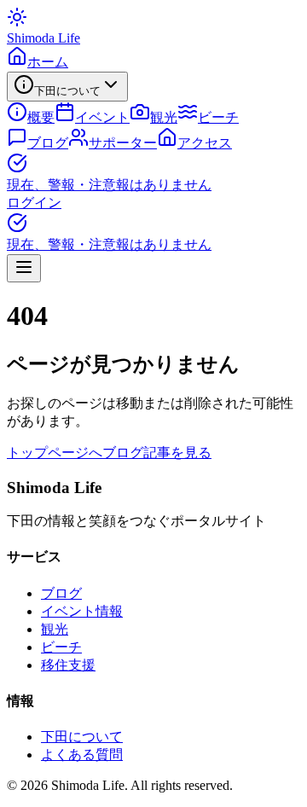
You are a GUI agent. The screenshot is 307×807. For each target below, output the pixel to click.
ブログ (61, 593)
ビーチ (61, 647)
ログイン (34, 202)
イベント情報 (82, 611)
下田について (82, 736)
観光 (54, 629)
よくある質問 (82, 754)
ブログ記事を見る (156, 452)
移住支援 (68, 665)
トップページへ (54, 452)
